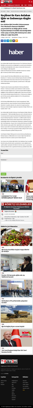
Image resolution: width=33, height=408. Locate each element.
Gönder (3, 174)
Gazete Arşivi (26, 388)
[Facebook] (2, 41)
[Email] (13, 41)
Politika (30, 5)
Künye (2, 382)
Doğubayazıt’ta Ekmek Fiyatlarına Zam (13, 7)
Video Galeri (26, 384)
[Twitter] (5, 41)
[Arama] (29, 1)
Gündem (14, 397)
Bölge (8, 11)
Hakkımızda (3, 380)
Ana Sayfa (3, 5)
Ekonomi (14, 395)
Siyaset (13, 399)
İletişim (2, 384)
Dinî (25, 5)
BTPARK (6, 373)
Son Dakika (25, 386)
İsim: (2, 153)
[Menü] (31, 2)
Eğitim (13, 394)
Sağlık (13, 390)
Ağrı (22, 5)
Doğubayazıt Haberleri (14, 5)
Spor (13, 392)
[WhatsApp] (11, 41)
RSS (24, 390)
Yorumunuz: (4, 159)
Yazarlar (25, 380)
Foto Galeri (25, 382)
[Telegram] (8, 41)
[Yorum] (16, 41)
